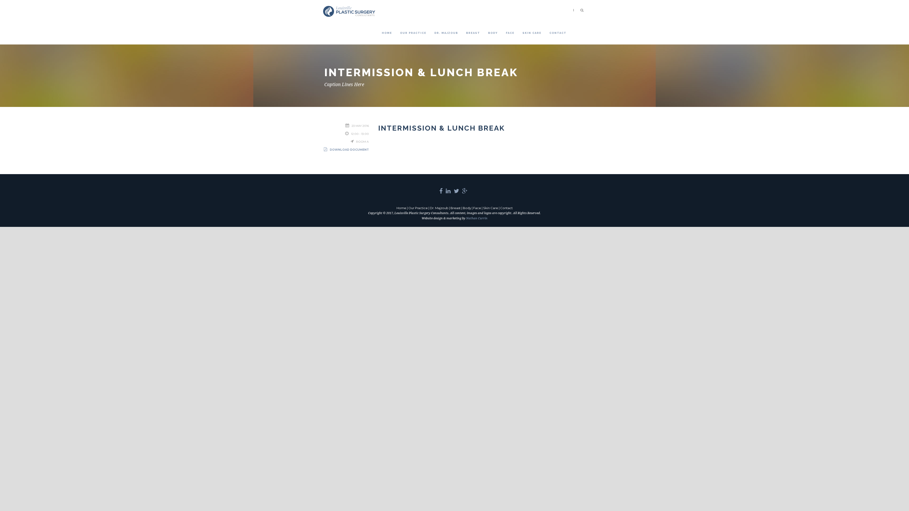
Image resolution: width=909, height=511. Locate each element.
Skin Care (531, 33)
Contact (557, 33)
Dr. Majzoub (446, 33)
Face (510, 33)
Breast (473, 33)
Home (387, 33)
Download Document (349, 149)
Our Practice (413, 33)
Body (493, 33)
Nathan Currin (476, 218)
